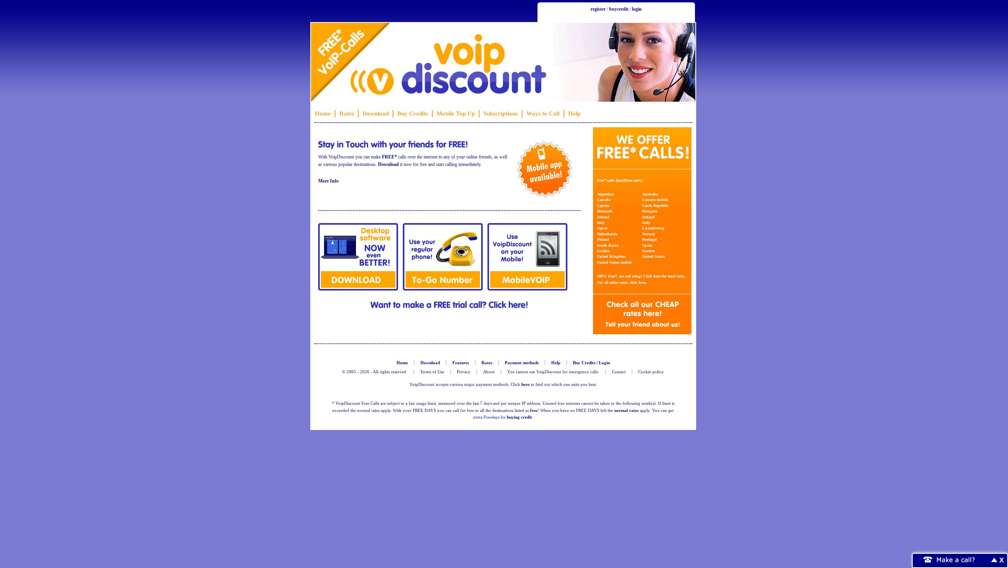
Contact (619, 371)
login (637, 9)
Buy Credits (412, 113)
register (598, 9)
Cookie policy (651, 371)
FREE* (389, 157)
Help (574, 113)
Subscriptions (501, 113)
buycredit (618, 9)
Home (323, 113)
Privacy (464, 371)
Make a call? (956, 559)
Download (376, 113)
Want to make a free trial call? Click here (449, 304)
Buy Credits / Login (591, 362)
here (657, 276)
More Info (328, 181)
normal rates (626, 410)
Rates (346, 113)
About (489, 371)
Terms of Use (432, 371)
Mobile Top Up (456, 113)
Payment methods (522, 362)
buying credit (519, 417)
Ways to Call (543, 113)
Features (460, 362)
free (533, 410)
